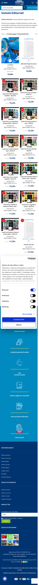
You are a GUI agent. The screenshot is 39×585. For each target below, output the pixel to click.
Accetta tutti (19, 319)
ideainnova (23, 556)
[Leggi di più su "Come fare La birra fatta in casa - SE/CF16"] (10, 145)
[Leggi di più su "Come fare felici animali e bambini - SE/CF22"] (10, 90)
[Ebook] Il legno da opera (29, 64)
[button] (10, 60)
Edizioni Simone (5, 455)
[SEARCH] (24, 8)
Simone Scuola (5, 464)
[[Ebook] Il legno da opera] (29, 49)
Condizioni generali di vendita (19, 352)
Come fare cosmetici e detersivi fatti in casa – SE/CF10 (10, 206)
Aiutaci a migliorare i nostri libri (19, 395)
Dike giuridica (5, 461)
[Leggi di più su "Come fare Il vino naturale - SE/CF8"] (28, 145)
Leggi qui (20, 518)
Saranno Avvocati (6, 499)
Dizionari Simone (6, 477)
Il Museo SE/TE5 (29, 244)
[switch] (33, 295)
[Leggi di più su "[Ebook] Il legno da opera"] (28, 59)
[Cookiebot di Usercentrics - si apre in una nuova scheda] (28, 259)
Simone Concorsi (19, 331)
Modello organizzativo (9, 573)
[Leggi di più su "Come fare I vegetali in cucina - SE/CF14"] (28, 200)
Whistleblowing (31, 573)
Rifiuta (18, 325)
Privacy (36, 568)
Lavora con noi (19, 437)
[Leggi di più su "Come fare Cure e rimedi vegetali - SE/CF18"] (10, 173)
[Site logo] (19, 2)
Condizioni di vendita (19, 568)
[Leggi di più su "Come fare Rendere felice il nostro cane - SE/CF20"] (28, 172)
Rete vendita (29, 568)
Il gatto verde (5, 471)
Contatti (10, 568)
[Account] (37, 3)
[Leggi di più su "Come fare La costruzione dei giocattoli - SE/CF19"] (10, 117)
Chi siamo (4, 568)
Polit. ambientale (21, 573)
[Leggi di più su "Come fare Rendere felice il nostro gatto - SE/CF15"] (10, 228)
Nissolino (4, 474)
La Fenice (10, 65)
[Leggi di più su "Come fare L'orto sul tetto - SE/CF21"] (28, 88)
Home (3, 34)
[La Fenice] (10, 50)
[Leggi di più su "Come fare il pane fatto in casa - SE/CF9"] (28, 117)
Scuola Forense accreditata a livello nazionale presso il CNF (19, 560)
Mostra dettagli (27, 314)
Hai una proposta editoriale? (19, 416)
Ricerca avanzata (33, 8)
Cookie (20, 570)
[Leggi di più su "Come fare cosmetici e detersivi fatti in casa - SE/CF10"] (10, 200)
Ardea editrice (5, 467)
